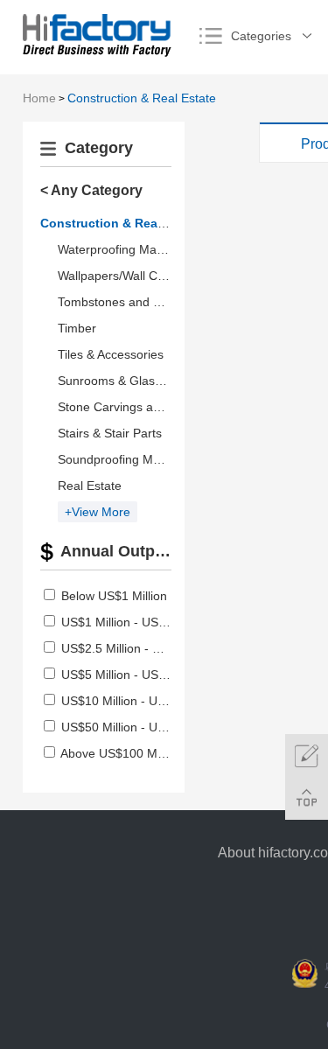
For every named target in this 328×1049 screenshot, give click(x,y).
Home (39, 98)
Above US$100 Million (121, 753)
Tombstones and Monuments (138, 302)
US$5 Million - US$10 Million (139, 675)
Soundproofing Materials (125, 459)
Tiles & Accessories (111, 354)
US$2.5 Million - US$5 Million (141, 648)
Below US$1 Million (114, 596)
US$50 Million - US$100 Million (146, 727)
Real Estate (90, 486)
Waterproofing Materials (124, 249)
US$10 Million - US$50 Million (143, 701)
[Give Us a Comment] (306, 755)
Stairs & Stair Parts (110, 433)
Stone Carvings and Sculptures (143, 407)
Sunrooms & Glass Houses (132, 381)
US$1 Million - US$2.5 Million (141, 622)
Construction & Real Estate (141, 98)
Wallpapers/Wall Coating (125, 276)
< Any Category (91, 190)
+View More (97, 512)
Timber (77, 328)
